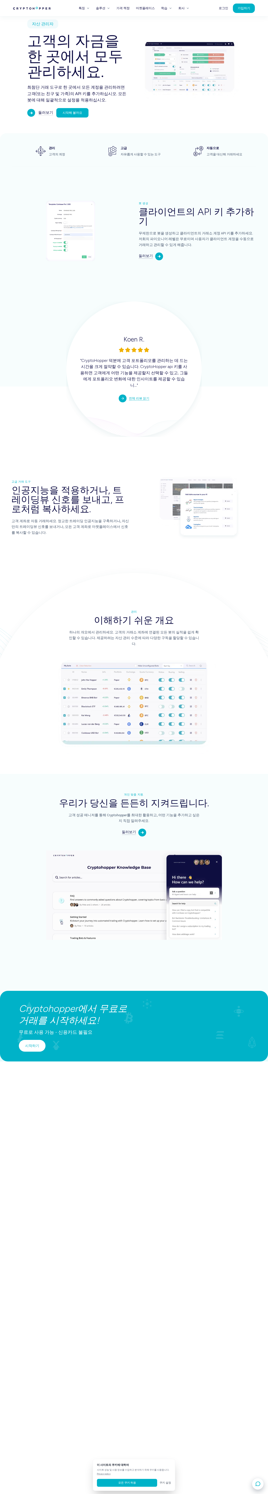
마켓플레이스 (145, 8)
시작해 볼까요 (72, 113)
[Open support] (258, 1484)
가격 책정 (123, 8)
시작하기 (32, 1046)
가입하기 (244, 8)
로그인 (223, 8)
